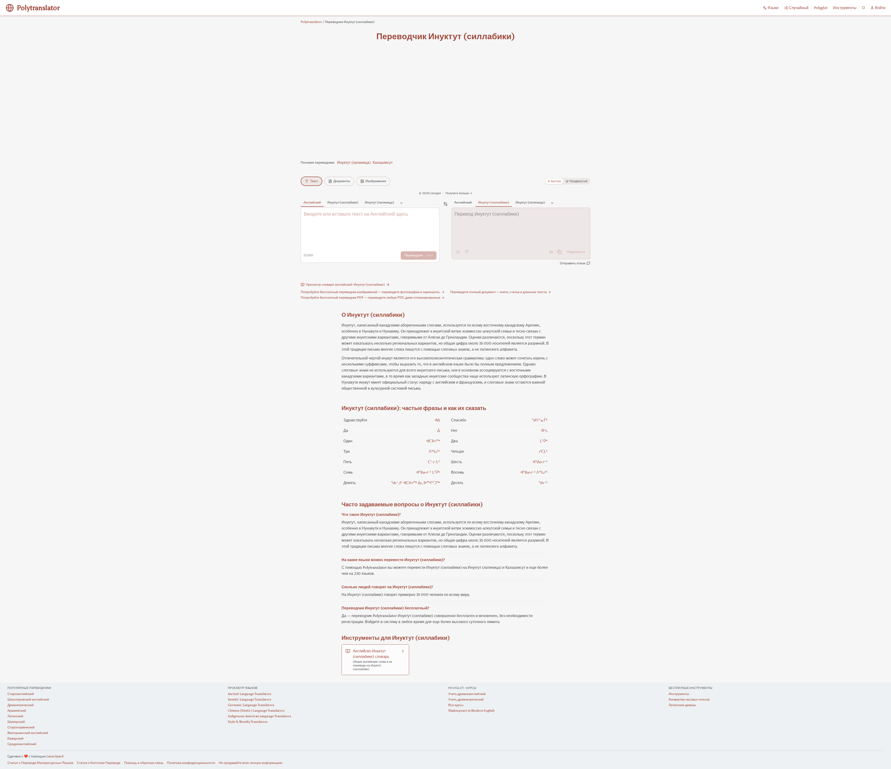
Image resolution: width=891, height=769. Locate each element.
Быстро (556, 181)
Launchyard (54, 756)
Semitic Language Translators (249, 699)
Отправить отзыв (572, 263)
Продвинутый (578, 181)
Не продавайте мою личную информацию (250, 763)
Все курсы (455, 705)
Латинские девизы (682, 705)
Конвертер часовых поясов (689, 699)
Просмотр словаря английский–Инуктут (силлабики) (345, 285)
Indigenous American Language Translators (259, 716)
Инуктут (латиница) (354, 162)
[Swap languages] (445, 204)
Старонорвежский (21, 727)
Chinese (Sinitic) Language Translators (256, 711)
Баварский (15, 738)
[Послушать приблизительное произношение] (551, 252)
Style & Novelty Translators (248, 722)
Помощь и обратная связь (143, 763)
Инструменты (679, 694)
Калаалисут (383, 162)
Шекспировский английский (28, 699)
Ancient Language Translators (249, 694)
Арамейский (16, 711)
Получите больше (457, 193)
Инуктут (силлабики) (342, 202)
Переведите (418, 255)
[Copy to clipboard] (559, 252)
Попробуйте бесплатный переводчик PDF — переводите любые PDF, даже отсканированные (370, 298)
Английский (312, 202)
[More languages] (401, 203)
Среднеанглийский (21, 744)
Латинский (15, 716)
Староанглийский (20, 694)
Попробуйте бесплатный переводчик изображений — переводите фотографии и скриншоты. (370, 292)
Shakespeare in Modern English (471, 711)
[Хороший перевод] (458, 251)
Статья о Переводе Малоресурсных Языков (40, 763)
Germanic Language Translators (251, 705)
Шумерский (16, 722)
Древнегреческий (20, 705)
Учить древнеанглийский (467, 694)
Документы (341, 181)
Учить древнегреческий (466, 699)
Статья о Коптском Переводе (98, 763)
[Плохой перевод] (466, 251)
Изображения (375, 181)
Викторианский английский (27, 733)
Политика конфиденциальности (191, 763)
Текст (314, 181)
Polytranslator (311, 22)
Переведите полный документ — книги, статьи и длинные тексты (498, 292)
